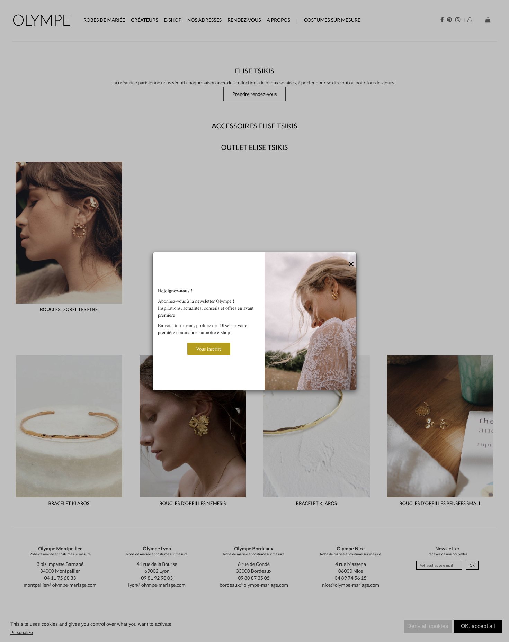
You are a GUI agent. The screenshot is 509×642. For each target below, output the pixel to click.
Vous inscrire (209, 348)
